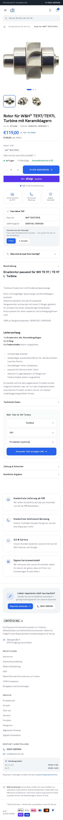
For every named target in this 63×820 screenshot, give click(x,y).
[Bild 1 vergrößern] (31, 61)
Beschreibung (31, 266)
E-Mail (11, 241)
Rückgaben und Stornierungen (16, 686)
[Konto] (50, 10)
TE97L (12, 150)
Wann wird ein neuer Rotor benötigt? (18, 155)
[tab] (9, 101)
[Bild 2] (33, 89)
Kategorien (7, 725)
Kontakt (6, 705)
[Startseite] (5, 26)
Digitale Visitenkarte (12, 735)
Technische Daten (31, 402)
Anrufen (24, 241)
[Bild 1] (29, 89)
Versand (6, 715)
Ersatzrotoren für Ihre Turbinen (20, 26)
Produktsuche (9, 700)
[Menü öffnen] (5, 10)
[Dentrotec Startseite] (12, 10)
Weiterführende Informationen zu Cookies (21, 676)
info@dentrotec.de (15, 754)
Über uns (7, 710)
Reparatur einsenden (19, 606)
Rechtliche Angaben (31, 474)
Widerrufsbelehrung (11, 666)
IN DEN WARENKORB (39, 170)
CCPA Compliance (10, 681)
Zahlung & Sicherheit (31, 466)
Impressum (8, 656)
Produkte (7, 720)
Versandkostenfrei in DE (42, 160)
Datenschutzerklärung (12, 661)
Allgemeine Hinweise (12, 730)
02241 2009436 (53, 2)
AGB (5, 671)
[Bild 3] (35, 89)
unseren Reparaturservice (46, 775)
